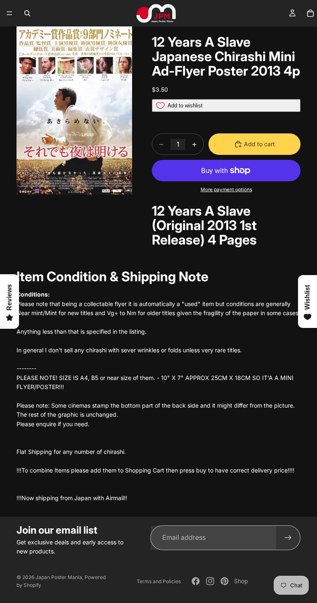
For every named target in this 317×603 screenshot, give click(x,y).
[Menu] (9, 13)
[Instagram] (210, 581)
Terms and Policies (159, 581)
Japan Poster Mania (58, 577)
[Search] (27, 13)
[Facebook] (196, 581)
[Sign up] (288, 537)
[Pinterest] (224, 581)
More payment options (226, 189)
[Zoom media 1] (74, 110)
